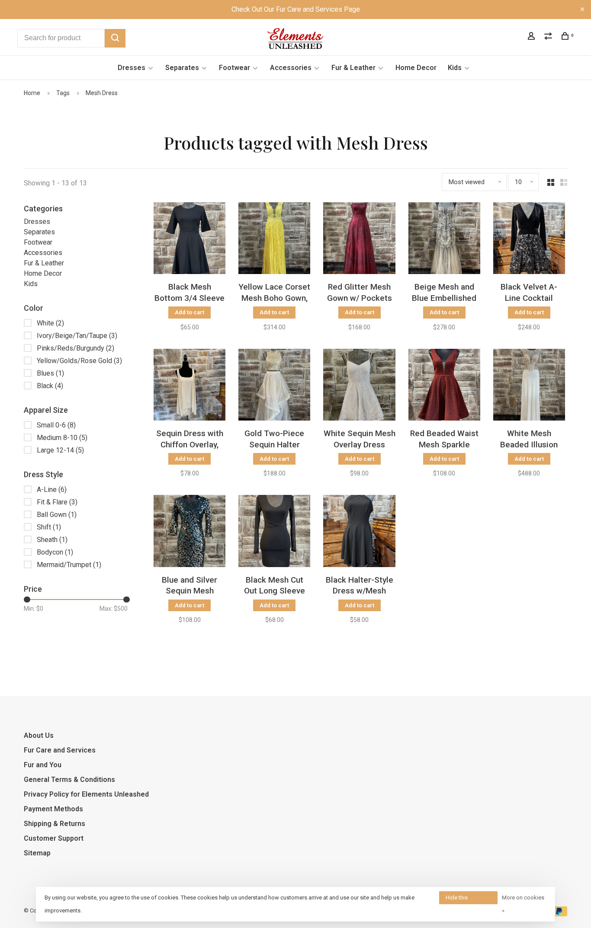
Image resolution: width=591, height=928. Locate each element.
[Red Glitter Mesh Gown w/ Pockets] (359, 239)
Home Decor (416, 68)
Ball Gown (57, 514)
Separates (182, 68)
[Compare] (549, 37)
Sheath (52, 540)
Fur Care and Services (60, 750)
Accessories (291, 68)
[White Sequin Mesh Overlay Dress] (359, 386)
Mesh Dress (102, 92)
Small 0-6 (56, 425)
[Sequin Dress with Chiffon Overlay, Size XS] (189, 386)
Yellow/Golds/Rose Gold (79, 361)
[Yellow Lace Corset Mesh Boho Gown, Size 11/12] (274, 239)
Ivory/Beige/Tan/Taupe (77, 336)
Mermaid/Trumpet (69, 565)
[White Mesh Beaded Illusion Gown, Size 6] (529, 386)
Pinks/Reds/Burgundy (75, 348)
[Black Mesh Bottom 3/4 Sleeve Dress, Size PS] (189, 239)
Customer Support (54, 838)
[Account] (532, 37)
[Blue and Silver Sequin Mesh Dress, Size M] (189, 532)
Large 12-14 (60, 450)
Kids (455, 68)
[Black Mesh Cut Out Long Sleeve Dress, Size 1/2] (274, 532)
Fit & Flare (57, 502)
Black (50, 386)
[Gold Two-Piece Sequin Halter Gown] (274, 386)
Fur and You (42, 765)
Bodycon (55, 552)
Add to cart (189, 312)
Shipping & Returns (54, 824)
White (50, 323)
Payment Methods (53, 809)
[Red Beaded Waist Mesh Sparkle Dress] (444, 386)
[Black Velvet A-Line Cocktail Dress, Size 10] (529, 239)
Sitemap (37, 853)
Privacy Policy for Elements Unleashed (86, 794)
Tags (63, 92)
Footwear (234, 68)
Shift (49, 527)
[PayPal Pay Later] (559, 914)
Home (32, 92)
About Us (39, 735)
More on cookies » (523, 904)
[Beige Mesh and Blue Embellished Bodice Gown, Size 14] (444, 239)
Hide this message (457, 899)
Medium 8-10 (62, 438)
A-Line (52, 489)
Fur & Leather (353, 68)
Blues (50, 373)
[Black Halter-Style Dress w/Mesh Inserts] (359, 532)
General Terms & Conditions (69, 779)
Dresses (131, 68)
